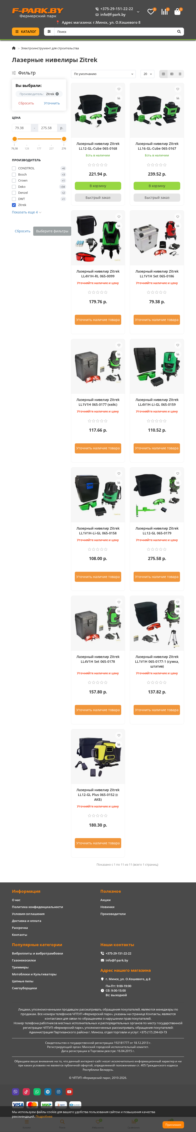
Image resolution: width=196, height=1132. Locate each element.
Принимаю (173, 1125)
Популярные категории (37, 944)
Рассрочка (20, 928)
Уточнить (52, 103)
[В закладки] (118, 89)
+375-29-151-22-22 (116, 8)
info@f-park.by (112, 14)
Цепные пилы (22, 981)
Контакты (19, 934)
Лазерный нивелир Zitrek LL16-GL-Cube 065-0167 (157, 146)
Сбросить (26, 103)
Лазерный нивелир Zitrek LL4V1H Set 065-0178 (98, 659)
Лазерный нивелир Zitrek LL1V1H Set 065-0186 (157, 273)
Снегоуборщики (24, 988)
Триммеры (20, 967)
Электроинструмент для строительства (50, 48)
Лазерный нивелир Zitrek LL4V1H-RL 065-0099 (98, 273)
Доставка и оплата (26, 921)
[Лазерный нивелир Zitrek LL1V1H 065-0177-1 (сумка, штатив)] (157, 624)
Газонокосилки (24, 960)
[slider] (14, 139)
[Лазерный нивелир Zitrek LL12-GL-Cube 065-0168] (98, 111)
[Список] (172, 74)
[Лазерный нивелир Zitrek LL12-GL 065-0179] (157, 495)
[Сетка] (163, 74)
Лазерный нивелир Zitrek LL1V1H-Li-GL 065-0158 (98, 530)
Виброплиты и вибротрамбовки (37, 953)
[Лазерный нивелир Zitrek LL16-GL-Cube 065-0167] (157, 111)
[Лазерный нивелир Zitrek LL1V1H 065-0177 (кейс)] (98, 367)
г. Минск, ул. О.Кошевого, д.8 (128, 979)
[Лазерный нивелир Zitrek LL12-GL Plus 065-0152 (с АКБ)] (98, 757)
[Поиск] (179, 31)
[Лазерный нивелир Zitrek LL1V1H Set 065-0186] (157, 238)
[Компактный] (180, 74)
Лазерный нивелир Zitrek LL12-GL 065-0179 (157, 530)
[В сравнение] (118, 98)
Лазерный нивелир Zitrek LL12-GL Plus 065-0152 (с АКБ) (98, 795)
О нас (16, 900)
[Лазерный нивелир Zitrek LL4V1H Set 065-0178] (98, 624)
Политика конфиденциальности (37, 907)
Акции (105, 900)
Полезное (110, 891)
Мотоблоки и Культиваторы (34, 974)
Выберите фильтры (52, 231)
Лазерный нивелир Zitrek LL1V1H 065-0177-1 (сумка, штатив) (157, 661)
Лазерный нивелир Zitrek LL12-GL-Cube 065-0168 (98, 146)
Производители (113, 914)
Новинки (107, 907)
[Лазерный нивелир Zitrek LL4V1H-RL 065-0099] (98, 238)
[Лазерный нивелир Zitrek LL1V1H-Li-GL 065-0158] (98, 495)
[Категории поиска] (49, 32)
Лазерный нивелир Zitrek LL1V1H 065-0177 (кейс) (98, 402)
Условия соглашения (28, 914)
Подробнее (44, 1116)
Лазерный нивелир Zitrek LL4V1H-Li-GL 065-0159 (157, 402)
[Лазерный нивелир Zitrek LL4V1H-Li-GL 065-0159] (157, 367)
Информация (26, 891)
